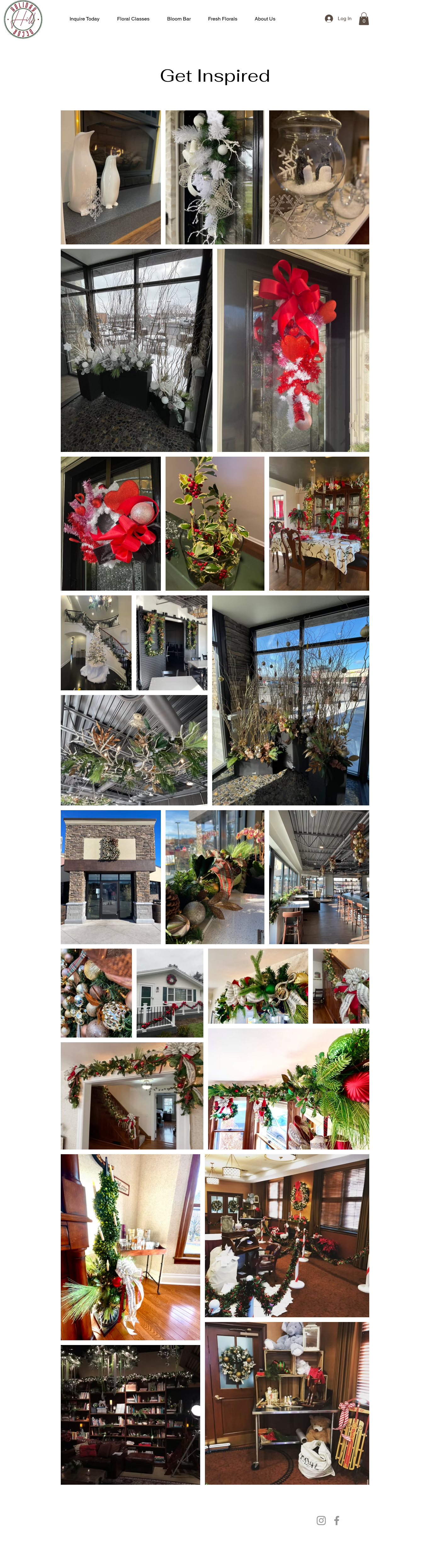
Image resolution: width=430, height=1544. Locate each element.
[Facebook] (337, 1520)
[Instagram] (321, 1520)
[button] (364, 18)
